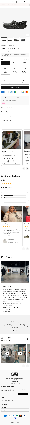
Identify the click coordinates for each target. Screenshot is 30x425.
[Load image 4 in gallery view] (23, 40)
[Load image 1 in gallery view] (4, 40)
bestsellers (3, 45)
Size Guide (26, 59)
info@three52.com (15, 384)
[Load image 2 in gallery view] (10, 40)
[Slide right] (26, 22)
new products (11, 45)
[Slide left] (3, 22)
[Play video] (7, 353)
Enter (23, 394)
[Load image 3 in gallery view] (16, 40)
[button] (3, 1)
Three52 (17, 422)
